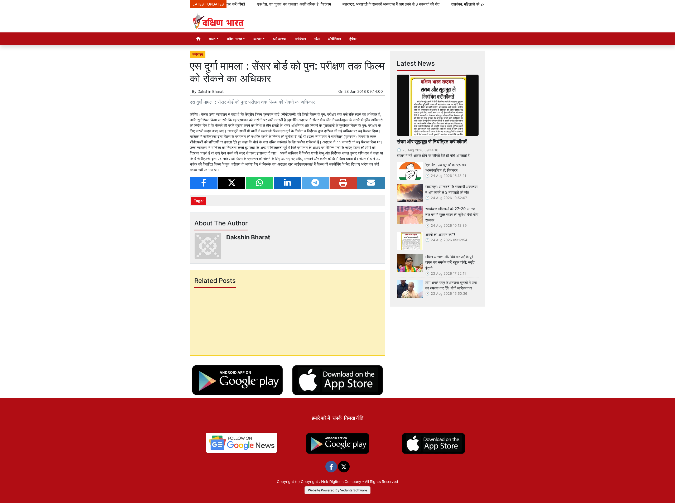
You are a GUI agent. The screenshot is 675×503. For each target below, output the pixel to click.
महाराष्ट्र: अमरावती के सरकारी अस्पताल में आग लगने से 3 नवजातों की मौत (374, 4)
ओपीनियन (334, 38)
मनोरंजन (300, 38)
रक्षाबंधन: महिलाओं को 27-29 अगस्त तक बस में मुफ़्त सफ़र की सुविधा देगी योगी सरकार (451, 214)
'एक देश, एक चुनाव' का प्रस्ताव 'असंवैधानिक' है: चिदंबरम (277, 4)
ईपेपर (352, 38)
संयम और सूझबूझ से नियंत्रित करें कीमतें (432, 141)
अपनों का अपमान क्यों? (440, 234)
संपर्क (336, 418)
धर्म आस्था (279, 38)
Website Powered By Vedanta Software (337, 490)
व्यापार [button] (257, 38)
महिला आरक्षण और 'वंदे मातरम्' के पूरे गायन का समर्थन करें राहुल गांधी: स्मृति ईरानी (450, 262)
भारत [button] (212, 38)
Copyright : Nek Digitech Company (331, 481)
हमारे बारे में (321, 418)
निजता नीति (353, 418)
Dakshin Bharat (210, 91)
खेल (317, 38)
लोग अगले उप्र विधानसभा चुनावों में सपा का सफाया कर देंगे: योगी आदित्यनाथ (451, 285)
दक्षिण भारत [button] (234, 38)
